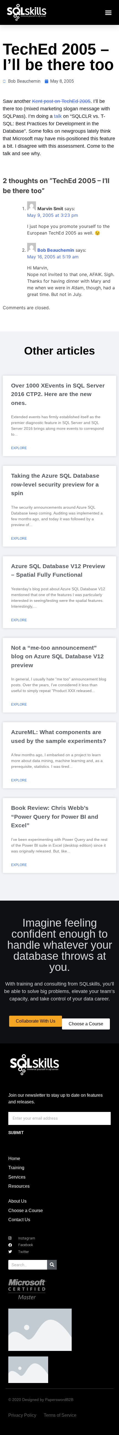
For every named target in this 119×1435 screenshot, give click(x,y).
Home (14, 1158)
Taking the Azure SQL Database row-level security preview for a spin (55, 484)
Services (16, 1177)
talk (58, 116)
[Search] (52, 1265)
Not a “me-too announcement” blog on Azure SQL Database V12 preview (57, 656)
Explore (19, 448)
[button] (108, 12)
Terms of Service (60, 1415)
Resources (19, 1186)
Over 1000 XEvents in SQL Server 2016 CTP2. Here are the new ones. (58, 394)
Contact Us (19, 1219)
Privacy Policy (22, 1415)
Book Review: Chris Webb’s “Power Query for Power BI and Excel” (54, 816)
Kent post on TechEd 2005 (61, 101)
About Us (17, 1201)
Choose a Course (25, 1210)
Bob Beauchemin (55, 250)
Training (16, 1167)
